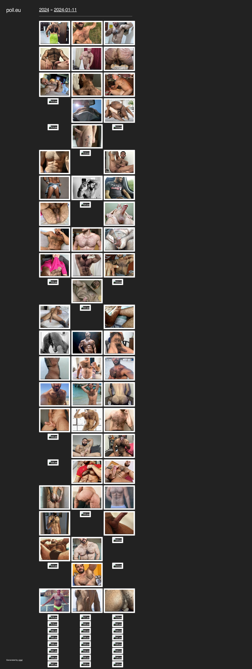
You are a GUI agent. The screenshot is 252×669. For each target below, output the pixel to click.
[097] (53, 664)
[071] (87, 586)
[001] (55, 45)
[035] (55, 329)
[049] (55, 432)
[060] (55, 509)
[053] (53, 436)
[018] (85, 152)
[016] (118, 127)
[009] (120, 96)
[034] (118, 281)
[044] (87, 380)
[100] (118, 664)
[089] (85, 644)
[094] (53, 657)
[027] (87, 251)
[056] (53, 462)
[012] (87, 122)
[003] (120, 45)
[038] (120, 329)
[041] (120, 354)
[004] (55, 71)
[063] (55, 535)
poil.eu (13, 9)
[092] (85, 650)
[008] (87, 96)
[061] (87, 509)
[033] (87, 303)
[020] (55, 200)
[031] (120, 277)
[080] (85, 623)
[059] (120, 483)
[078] (118, 617)
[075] (120, 612)
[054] (87, 457)
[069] (118, 539)
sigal (20, 659)
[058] (87, 483)
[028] (120, 251)
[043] (55, 380)
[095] (85, 657)
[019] (120, 174)
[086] (85, 637)
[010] (53, 101)
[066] (120, 535)
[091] (53, 650)
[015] (87, 148)
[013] (120, 122)
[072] (118, 565)
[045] (120, 380)
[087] (118, 637)
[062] (120, 509)
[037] (85, 307)
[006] (120, 71)
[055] (120, 457)
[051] (87, 432)
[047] (87, 406)
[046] (55, 406)
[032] (53, 281)
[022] (120, 200)
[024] (85, 204)
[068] (87, 561)
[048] (120, 406)
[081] (118, 623)
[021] (87, 200)
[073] (55, 612)
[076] (53, 617)
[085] (53, 637)
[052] (120, 432)
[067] (55, 561)
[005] (87, 71)
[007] (55, 96)
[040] (87, 354)
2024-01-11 (65, 9)
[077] (85, 617)
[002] (87, 45)
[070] (53, 565)
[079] (53, 623)
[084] (118, 630)
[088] (53, 644)
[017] (55, 174)
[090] (118, 644)
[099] (85, 664)
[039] (55, 354)
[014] (53, 127)
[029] (55, 277)
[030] (87, 277)
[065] (85, 514)
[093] (118, 650)
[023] (55, 225)
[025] (120, 225)
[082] (53, 630)
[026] (55, 251)
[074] (87, 612)
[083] (85, 630)
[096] (118, 657)
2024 (44, 9)
